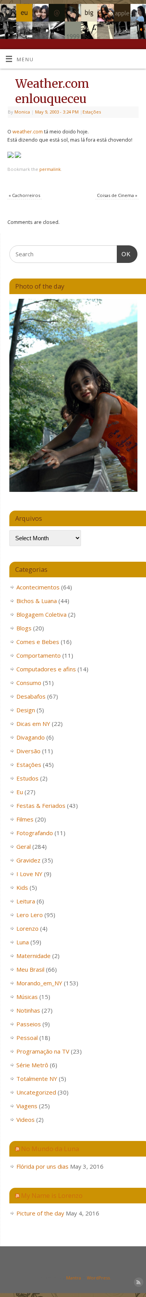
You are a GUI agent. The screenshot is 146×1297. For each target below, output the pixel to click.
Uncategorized (36, 1092)
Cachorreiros (24, 195)
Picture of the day (40, 1213)
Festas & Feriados (40, 805)
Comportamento (38, 655)
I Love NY (29, 874)
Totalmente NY (36, 1078)
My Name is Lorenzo (52, 1195)
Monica (22, 112)
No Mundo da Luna (50, 1148)
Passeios (28, 1024)
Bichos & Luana (36, 601)
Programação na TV (42, 1051)
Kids (22, 887)
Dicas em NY (33, 723)
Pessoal (27, 1038)
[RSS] (136, 15)
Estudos (27, 778)
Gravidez (28, 860)
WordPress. (99, 1278)
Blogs (24, 628)
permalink (50, 169)
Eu (19, 792)
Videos (25, 1119)
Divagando (30, 737)
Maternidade (33, 956)
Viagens (26, 1106)
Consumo (28, 683)
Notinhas (28, 1010)
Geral (23, 846)
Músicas (27, 997)
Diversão (28, 751)
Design (25, 710)
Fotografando (34, 833)
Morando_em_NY (39, 983)
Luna (22, 942)
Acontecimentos (38, 587)
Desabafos (31, 696)
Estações (92, 112)
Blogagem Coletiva (41, 614)
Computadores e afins (46, 669)
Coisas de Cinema (117, 195)
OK (124, 253)
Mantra (73, 1278)
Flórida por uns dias (42, 1166)
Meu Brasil (30, 969)
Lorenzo (27, 928)
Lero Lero (29, 915)
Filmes (24, 819)
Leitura (25, 901)
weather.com (28, 131)
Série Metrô (32, 1065)
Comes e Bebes (37, 642)
